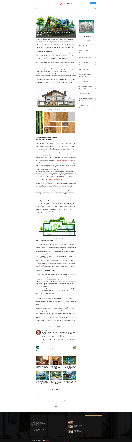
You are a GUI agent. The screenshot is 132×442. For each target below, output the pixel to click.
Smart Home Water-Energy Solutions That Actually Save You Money (42, 382)
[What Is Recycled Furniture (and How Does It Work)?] (70, 431)
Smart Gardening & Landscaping (87, 83)
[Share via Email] (60, 326)
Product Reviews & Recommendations (87, 79)
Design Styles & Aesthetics (87, 50)
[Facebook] (36, 3)
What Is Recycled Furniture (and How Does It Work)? (78, 431)
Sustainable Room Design (87, 105)
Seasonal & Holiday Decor (87, 81)
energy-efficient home (62, 44)
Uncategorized (87, 107)
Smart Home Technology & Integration (87, 86)
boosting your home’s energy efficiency (56, 179)
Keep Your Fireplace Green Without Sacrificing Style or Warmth (56, 367)
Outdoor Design (64, 7)
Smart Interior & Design (87, 88)
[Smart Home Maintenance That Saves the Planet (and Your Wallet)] (69, 360)
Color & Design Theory (87, 45)
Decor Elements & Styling (87, 48)
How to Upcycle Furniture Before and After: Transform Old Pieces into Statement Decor (78, 427)
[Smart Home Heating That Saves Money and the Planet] (69, 375)
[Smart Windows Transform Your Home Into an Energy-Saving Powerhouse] (56, 375)
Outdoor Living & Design (87, 76)
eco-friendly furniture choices (46, 315)
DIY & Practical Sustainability (87, 55)
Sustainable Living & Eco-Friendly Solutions (87, 100)
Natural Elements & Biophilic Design (87, 74)
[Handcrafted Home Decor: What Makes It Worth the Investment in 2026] (42, 360)
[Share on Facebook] (57, 326)
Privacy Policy (52, 421)
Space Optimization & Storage (87, 93)
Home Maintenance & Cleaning (87, 64)
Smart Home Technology (73, 7)
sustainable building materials (64, 160)
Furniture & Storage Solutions (87, 62)
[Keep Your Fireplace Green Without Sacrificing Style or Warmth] (56, 360)
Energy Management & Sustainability (87, 59)
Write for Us (52, 424)
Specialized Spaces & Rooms (87, 95)
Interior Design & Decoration (87, 71)
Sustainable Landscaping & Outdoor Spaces (87, 98)
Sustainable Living (83, 7)
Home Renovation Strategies (87, 69)
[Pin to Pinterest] (59, 326)
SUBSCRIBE (93, 3)
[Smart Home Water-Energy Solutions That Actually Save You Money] (42, 375)
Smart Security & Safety (87, 91)
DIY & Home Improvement (87, 52)
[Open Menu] (36, 8)
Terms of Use (52, 422)
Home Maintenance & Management (87, 67)
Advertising (52, 423)
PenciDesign (47, 440)
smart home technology (40, 266)
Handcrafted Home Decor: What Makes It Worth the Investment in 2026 (78, 422)
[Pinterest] (39, 3)
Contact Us (40, 9)
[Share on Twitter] (58, 326)
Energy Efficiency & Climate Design (87, 57)
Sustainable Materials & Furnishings (87, 103)
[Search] (95, 8)
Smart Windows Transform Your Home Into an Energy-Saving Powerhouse (56, 382)
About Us (89, 7)
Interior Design (41, 7)
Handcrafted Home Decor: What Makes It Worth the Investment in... (42, 367)
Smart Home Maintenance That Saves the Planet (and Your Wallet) (70, 367)
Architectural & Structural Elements (52, 7)
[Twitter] (38, 3)
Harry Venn (40, 35)
